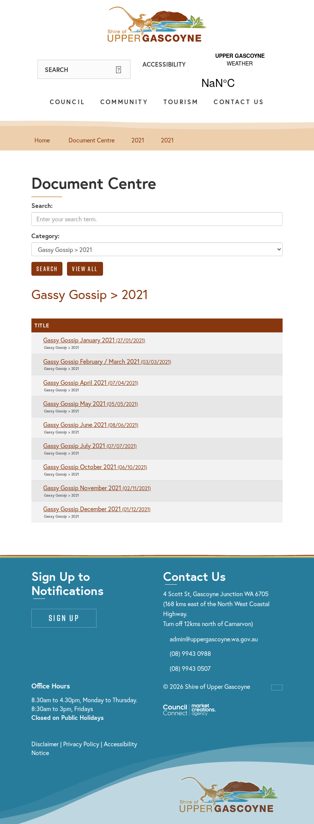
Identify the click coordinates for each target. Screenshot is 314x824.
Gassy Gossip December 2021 (96, 509)
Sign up (64, 618)
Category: (45, 236)
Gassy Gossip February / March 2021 (107, 361)
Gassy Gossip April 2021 (90, 382)
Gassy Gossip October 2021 (95, 467)
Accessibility (164, 64)
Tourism (181, 102)
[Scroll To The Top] (277, 687)
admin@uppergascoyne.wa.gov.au (214, 639)
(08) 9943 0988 (190, 653)
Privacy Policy (81, 744)
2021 (137, 140)
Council (67, 102)
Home (42, 140)
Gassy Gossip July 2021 (90, 445)
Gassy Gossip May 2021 (90, 403)
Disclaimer (45, 744)
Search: (41, 205)
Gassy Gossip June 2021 (90, 424)
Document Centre (91, 140)
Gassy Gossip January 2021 (94, 340)
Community (124, 102)
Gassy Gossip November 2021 (97, 488)
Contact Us (239, 102)
